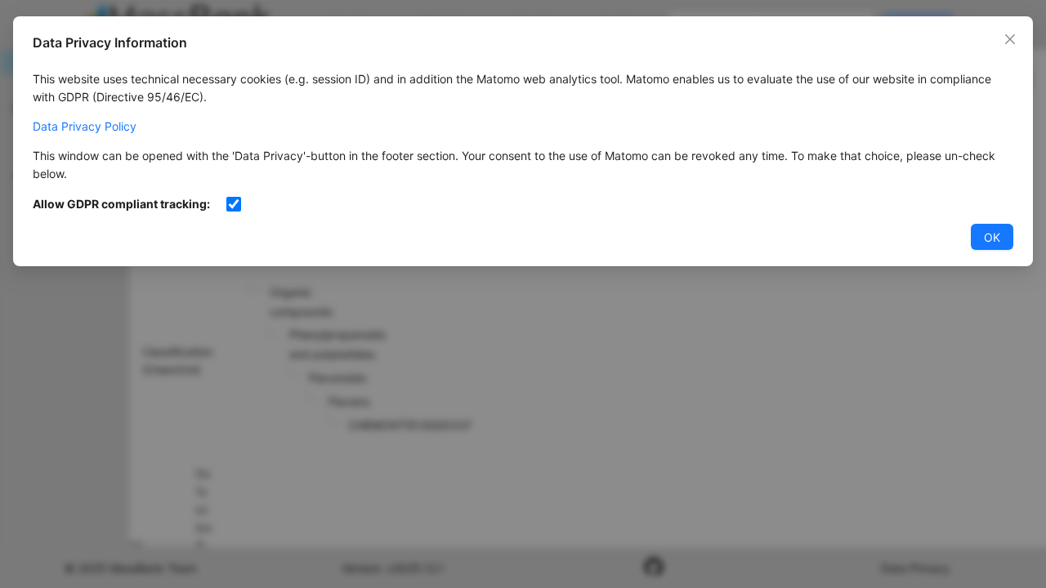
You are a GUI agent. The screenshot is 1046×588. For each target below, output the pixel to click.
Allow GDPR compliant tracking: (121, 204)
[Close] (1010, 39)
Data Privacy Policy (84, 126)
